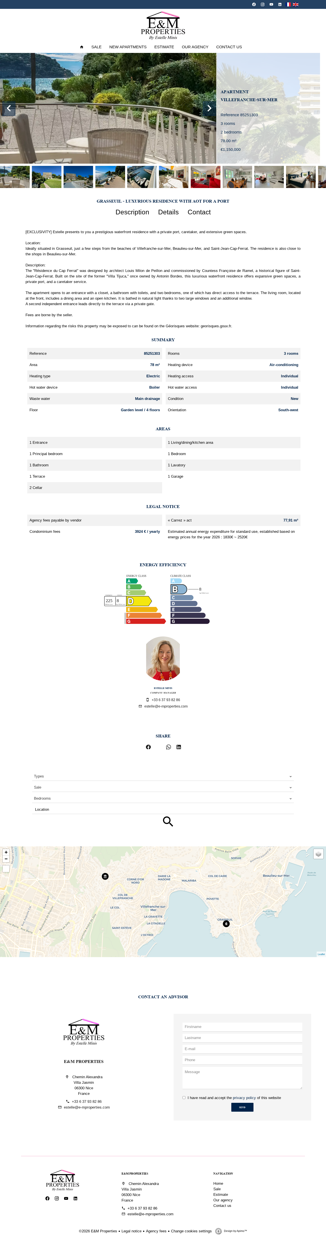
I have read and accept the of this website (234, 1098)
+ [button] (6, 852)
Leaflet (321, 954)
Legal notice (131, 1231)
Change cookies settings (191, 1231)
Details (168, 212)
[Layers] (318, 854)
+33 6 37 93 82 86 (166, 700)
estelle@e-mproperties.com (166, 706)
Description (132, 212)
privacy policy (244, 1098)
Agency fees (156, 1231)
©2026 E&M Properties (98, 1231)
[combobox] (163, 776)
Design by (235, 1231)
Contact (199, 212)
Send (242, 1107)
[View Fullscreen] (6, 868)
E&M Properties (84, 1061)
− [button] (6, 859)
